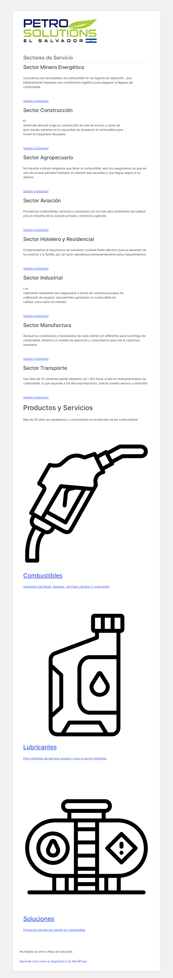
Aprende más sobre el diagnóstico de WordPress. (54, 961)
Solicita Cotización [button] (36, 101)
